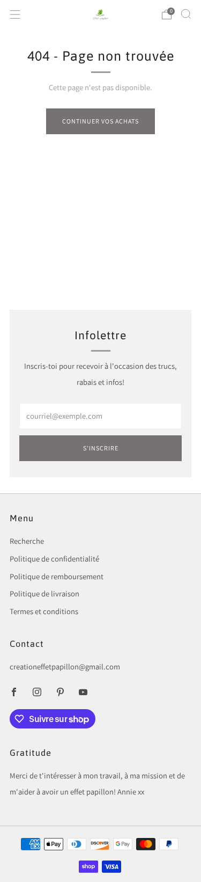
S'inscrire (100, 448)
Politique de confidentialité (54, 558)
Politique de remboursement (56, 576)
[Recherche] (186, 14)
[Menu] (15, 14)
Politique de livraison (44, 593)
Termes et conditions (44, 611)
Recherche (27, 541)
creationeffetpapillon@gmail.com (65, 666)
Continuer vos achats (100, 121)
